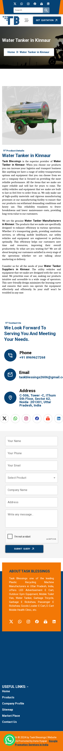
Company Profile (13, 703)
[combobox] (31, 478)
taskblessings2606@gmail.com (38, 377)
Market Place (11, 715)
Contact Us (9, 722)
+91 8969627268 (32, 357)
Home (11, 52)
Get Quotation (45, 20)
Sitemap (7, 709)
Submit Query (22, 549)
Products (8, 697)
